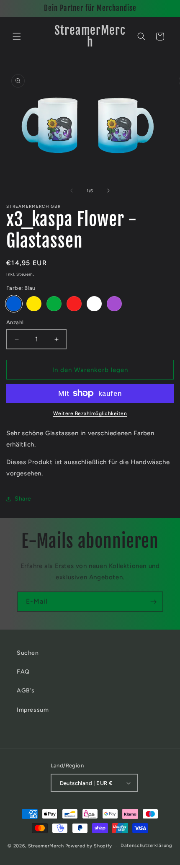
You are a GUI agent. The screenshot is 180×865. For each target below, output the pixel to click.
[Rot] (74, 303)
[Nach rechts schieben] (108, 190)
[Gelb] (33, 303)
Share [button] (23, 498)
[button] (17, 36)
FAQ (23, 671)
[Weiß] (94, 303)
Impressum (33, 709)
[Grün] (54, 303)
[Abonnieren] (153, 601)
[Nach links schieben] (71, 190)
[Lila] (114, 303)
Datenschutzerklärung (146, 845)
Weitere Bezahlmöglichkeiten (90, 413)
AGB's (26, 690)
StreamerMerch (46, 846)
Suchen (28, 652)
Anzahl (14, 322)
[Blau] (13, 303)
